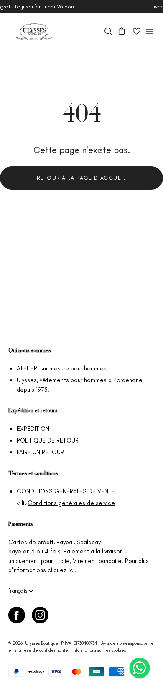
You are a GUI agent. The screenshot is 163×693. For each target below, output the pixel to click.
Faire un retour (40, 452)
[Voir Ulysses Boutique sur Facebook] (16, 615)
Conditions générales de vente (66, 491)
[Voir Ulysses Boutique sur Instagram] (40, 615)
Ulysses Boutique (42, 643)
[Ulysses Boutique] (33, 31)
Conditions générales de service (71, 503)
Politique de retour (48, 440)
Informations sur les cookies (99, 650)
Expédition (33, 429)
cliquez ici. (62, 570)
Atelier (27, 368)
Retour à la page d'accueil (81, 178)
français (17, 591)
